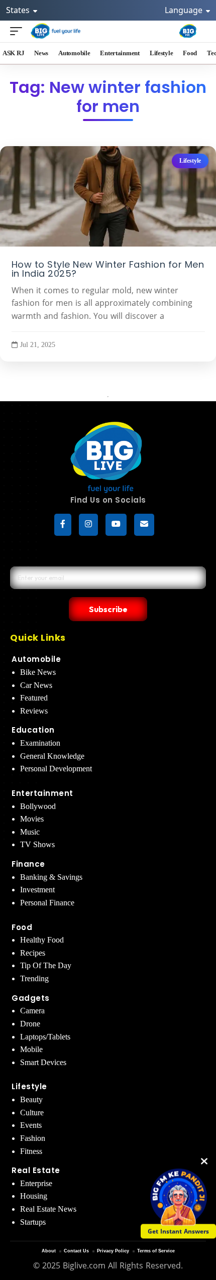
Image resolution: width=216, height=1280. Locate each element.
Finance (28, 864)
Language (184, 10)
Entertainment (42, 793)
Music (30, 832)
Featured (34, 697)
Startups (33, 1222)
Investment (37, 889)
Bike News (38, 672)
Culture (32, 1112)
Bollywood (38, 806)
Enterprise (36, 1183)
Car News (36, 685)
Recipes (32, 953)
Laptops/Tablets (45, 1036)
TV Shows (37, 844)
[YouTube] (116, 525)
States (19, 10)
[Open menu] (18, 31)
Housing (33, 1196)
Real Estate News (48, 1209)
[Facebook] (62, 525)
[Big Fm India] (188, 31)
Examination (40, 743)
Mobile (31, 1049)
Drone (30, 1023)
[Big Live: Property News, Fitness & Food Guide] (56, 31)
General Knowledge (52, 756)
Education (33, 730)
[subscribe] (144, 525)
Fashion (32, 1138)
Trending (34, 978)
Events (31, 1125)
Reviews (34, 711)
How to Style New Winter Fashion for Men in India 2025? (108, 269)
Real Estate (36, 1170)
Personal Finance (47, 902)
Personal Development (56, 768)
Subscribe (108, 609)
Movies (32, 818)
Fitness (31, 1151)
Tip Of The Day (45, 965)
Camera (32, 1010)
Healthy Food (42, 940)
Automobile (36, 659)
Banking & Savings (51, 877)
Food (22, 927)
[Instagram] (88, 525)
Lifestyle (190, 160)
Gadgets (31, 998)
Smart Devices (43, 1062)
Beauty (31, 1099)
